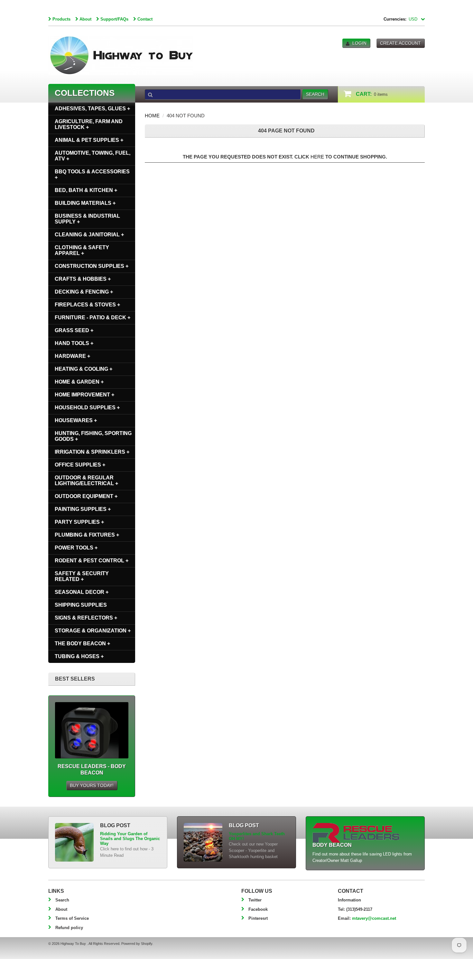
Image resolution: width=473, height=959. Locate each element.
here (317, 156)
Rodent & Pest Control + (91, 560)
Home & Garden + (79, 382)
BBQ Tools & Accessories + (92, 174)
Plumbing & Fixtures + (87, 535)
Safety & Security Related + (82, 576)
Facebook (258, 909)
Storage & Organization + (93, 630)
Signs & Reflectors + (86, 617)
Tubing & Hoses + (79, 656)
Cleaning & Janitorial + (89, 234)
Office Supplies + (80, 464)
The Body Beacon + (82, 643)
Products (61, 19)
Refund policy (69, 927)
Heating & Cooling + (83, 369)
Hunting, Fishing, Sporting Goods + (93, 436)
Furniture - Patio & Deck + (92, 317)
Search (62, 900)
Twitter (255, 900)
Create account (400, 43)
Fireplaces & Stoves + (87, 304)
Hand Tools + (74, 343)
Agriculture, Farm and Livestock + (89, 124)
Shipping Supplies (81, 605)
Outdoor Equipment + (86, 496)
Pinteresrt (258, 918)
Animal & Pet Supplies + (89, 140)
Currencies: (395, 19)
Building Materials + (85, 203)
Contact (145, 19)
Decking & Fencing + (84, 291)
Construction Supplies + (91, 266)
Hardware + (72, 356)
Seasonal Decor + (81, 592)
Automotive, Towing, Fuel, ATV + (92, 155)
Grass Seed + (74, 330)
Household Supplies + (87, 407)
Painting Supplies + (83, 509)
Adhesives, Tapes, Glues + (92, 108)
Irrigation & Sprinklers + (92, 452)
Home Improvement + (84, 394)
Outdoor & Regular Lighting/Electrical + (86, 480)
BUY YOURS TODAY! (92, 785)
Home (152, 115)
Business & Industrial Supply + (87, 218)
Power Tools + (76, 547)
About (85, 19)
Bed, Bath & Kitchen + (86, 190)
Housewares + (76, 420)
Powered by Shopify (136, 943)
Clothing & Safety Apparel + (82, 250)
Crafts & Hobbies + (83, 279)
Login (359, 43)
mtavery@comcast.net (374, 918)
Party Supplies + (79, 522)
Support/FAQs (114, 19)
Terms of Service (72, 918)
